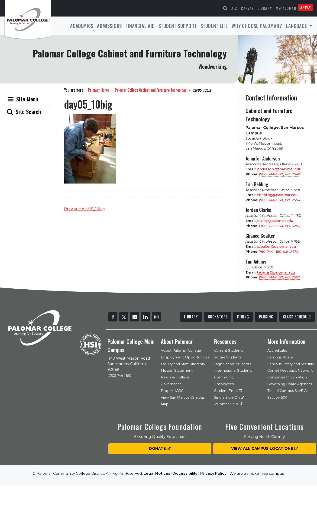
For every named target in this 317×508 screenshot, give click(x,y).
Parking (266, 317)
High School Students (232, 364)
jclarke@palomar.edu (275, 221)
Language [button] (297, 25)
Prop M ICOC (172, 391)
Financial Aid (140, 25)
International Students (233, 370)
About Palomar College (181, 350)
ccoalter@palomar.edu (276, 246)
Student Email (226, 391)
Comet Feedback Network (290, 370)
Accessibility (185, 473)
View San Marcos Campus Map (182, 400)
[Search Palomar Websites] (225, 8)
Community (224, 377)
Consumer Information (287, 377)
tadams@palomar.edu (276, 272)
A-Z (234, 8)
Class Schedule (297, 317)
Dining (243, 317)
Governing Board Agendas (289, 384)
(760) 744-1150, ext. (279, 174)
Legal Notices (157, 473)
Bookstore (218, 317)
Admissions (109, 25)
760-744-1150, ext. (278, 252)
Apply (305, 7)
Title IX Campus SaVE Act (288, 391)
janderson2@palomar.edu (279, 169)
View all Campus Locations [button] (262, 448)
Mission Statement (177, 370)
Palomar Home (98, 90)
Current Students (228, 350)
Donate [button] (158, 448)
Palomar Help (226, 404)
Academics (81, 25)
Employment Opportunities (185, 357)
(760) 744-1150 (119, 376)
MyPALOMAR (286, 8)
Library (265, 8)
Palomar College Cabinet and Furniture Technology (150, 90)
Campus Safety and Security (290, 364)
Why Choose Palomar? (257, 25)
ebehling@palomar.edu (277, 195)
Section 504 (277, 397)
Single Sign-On (227, 397)
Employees (224, 384)
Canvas (247, 8)
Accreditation (278, 350)
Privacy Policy (213, 473)
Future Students (227, 357)
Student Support (177, 25)
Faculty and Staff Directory (183, 364)
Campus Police (280, 357)
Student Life (214, 25)
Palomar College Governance (175, 380)
